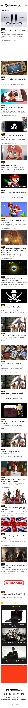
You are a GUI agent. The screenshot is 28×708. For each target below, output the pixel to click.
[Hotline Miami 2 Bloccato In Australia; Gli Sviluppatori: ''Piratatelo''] (14, 468)
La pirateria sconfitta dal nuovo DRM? (14, 335)
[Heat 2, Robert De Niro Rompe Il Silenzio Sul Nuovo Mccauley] (14, 652)
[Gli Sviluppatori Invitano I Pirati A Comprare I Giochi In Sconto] (14, 267)
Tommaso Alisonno (6, 40)
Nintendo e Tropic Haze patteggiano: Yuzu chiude (13, 221)
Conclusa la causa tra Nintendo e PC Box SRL (13, 364)
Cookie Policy (23, 699)
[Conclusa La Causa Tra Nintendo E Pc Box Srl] (14, 352)
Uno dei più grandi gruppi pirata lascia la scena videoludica (12, 308)
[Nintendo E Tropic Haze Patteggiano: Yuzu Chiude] (14, 209)
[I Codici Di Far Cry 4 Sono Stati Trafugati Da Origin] (14, 440)
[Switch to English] (26, 5)
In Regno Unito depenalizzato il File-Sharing (13, 537)
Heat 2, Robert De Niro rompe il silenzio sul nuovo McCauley (14, 661)
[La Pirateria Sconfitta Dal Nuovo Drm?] (14, 324)
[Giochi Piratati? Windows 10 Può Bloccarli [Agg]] (14, 381)
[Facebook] (6, 694)
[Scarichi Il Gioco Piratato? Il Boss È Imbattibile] (14, 410)
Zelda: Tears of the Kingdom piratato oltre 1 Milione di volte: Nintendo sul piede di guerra (13, 250)
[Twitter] (15, 694)
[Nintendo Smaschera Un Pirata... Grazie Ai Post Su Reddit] (14, 152)
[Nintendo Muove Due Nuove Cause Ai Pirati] (14, 181)
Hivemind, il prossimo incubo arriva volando (14, 643)
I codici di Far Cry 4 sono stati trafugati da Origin (11, 452)
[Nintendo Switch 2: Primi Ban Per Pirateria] (14, 96)
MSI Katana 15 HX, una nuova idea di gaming (14, 625)
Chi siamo (8, 697)
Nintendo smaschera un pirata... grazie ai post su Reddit (12, 165)
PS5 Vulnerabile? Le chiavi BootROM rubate (13, 32)
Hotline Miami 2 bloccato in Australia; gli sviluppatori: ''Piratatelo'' (14, 480)
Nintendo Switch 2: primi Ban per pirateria (12, 108)
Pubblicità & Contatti (16, 697)
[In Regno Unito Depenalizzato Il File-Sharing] (14, 524)
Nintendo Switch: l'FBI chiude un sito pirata (13, 80)
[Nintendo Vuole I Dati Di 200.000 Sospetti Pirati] (14, 124)
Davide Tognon (5, 171)
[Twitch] (22, 694)
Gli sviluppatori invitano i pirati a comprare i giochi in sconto (12, 279)
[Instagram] (10, 694)
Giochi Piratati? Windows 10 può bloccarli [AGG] (12, 394)
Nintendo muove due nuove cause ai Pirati (13, 193)
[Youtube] (19, 694)
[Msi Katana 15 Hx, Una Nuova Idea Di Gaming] (14, 616)
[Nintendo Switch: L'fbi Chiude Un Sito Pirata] (14, 68)
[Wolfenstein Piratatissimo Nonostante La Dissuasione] (14, 554)
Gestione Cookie (13, 702)
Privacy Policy (15, 699)
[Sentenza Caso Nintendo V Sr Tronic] (14, 582)
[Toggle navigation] (2, 6)
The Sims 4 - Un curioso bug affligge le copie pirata (14, 508)
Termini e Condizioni (5, 699)
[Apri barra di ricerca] (23, 5)
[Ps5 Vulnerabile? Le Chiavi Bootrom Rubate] (14, 19)
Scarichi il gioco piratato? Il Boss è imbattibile (12, 422)
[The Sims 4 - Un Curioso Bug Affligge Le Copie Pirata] (14, 496)
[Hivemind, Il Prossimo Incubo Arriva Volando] (14, 634)
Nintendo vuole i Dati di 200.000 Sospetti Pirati (12, 136)
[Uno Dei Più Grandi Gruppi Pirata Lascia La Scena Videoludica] (14, 295)
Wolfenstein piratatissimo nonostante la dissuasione (14, 566)
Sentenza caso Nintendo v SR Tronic (13, 594)
